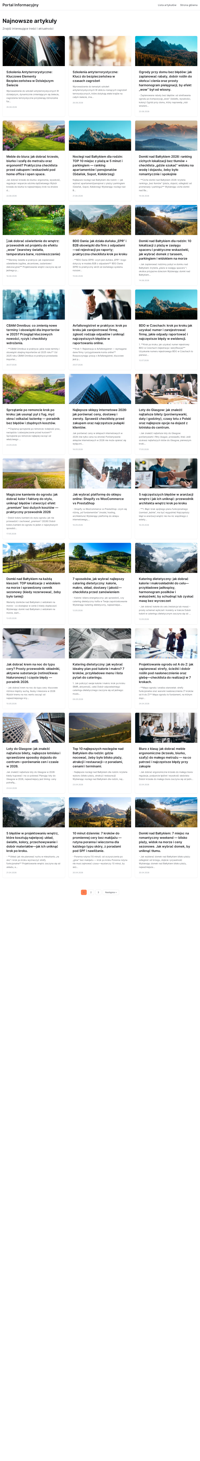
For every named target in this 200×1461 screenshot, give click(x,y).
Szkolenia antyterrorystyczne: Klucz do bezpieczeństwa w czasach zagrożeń (95, 76)
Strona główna (189, 5)
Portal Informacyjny (20, 5)
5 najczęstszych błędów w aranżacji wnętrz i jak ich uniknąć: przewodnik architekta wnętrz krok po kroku (166, 499)
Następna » (111, 892)
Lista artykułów (167, 5)
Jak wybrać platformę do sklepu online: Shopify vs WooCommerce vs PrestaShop (98, 499)
